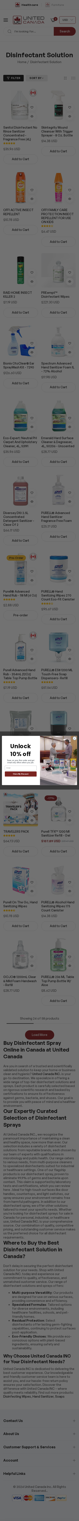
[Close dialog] (74, 738)
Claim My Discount (21, 774)
